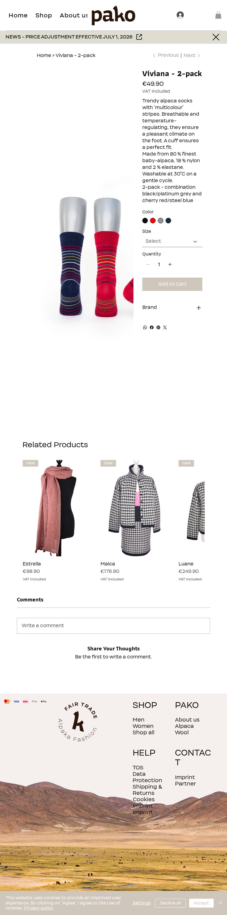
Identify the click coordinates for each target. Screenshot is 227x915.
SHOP (145, 705)
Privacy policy (38, 908)
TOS (138, 767)
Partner (185, 783)
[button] (44, 15)
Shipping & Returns (147, 790)
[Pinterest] (158, 327)
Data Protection (147, 777)
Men (139, 720)
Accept (201, 903)
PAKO (187, 705)
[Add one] (170, 264)
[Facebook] (151, 327)
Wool (182, 732)
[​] (181, 14)
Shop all (143, 732)
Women (143, 726)
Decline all (170, 903)
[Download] (216, 37)
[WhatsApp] (145, 327)
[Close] (220, 903)
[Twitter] (165, 327)
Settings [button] (142, 903)
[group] (113, 521)
